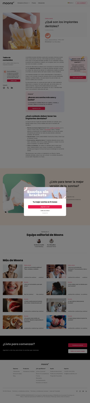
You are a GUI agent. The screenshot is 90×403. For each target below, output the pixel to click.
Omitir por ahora (45, 210)
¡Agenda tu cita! (44, 207)
